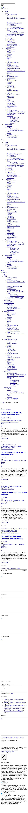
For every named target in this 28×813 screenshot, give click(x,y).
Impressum (3, 1)
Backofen (3, 568)
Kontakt (20, 1)
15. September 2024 (5, 417)
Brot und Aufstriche (5, 420)
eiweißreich (11, 528)
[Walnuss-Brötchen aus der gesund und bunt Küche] (6, 409)
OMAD (6, 530)
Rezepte (9, 422)
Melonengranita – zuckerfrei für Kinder (13, 708)
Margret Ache (4, 423)
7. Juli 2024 (3, 457)
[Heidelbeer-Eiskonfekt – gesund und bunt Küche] (7, 449)
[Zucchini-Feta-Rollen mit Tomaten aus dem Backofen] (10, 533)
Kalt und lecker (13, 460)
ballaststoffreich (4, 528)
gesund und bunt (15, 420)
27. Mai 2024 (4, 497)
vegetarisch (11, 531)
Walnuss (12, 447)
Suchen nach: (4, 570)
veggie (15, 531)
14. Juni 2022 (4, 541)
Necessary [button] (3, 781)
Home (2, 402)
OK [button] (17, 750)
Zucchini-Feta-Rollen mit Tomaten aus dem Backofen (12, 537)
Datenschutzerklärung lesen (7, 751)
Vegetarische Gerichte (10, 502)
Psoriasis (7, 446)
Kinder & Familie (21, 460)
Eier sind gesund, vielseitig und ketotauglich (14, 705)
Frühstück (7, 444)
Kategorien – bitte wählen (7, 684)
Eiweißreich (4, 500)
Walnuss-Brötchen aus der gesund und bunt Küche (11, 413)
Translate (12, 693)
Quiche (9, 530)
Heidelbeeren (17, 486)
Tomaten (6, 531)
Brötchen (3, 444)
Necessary (5, 782)
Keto (4, 446)
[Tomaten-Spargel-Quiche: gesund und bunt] (7, 489)
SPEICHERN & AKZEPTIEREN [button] (9, 804)
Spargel (13, 530)
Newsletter (3, 2)
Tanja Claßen (7, 447)
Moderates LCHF (19, 500)
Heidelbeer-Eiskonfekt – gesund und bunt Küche (13, 453)
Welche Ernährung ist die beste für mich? (14, 699)
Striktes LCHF (14, 422)
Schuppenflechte (13, 446)
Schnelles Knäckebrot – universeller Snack (14, 702)
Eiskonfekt (3, 486)
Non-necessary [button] (4, 792)
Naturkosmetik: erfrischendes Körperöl (13, 711)
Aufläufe (3, 544)
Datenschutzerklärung (12, 1)
